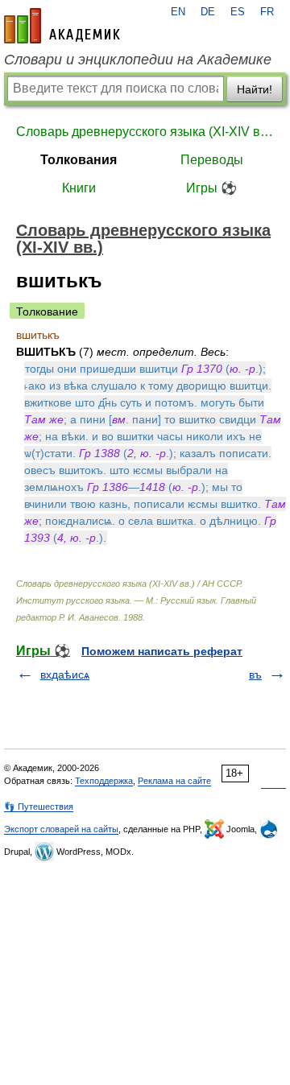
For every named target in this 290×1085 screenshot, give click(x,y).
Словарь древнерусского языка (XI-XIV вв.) (145, 131)
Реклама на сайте (174, 781)
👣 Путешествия (38, 806)
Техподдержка (104, 781)
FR (267, 12)
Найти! (254, 89)
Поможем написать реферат (161, 651)
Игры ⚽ (211, 188)
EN (178, 12)
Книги (79, 188)
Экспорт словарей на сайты (61, 829)
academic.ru (62, 25)
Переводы (211, 160)
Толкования (78, 160)
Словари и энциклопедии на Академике (137, 60)
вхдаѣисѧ (64, 674)
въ (255, 674)
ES (237, 12)
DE (208, 12)
